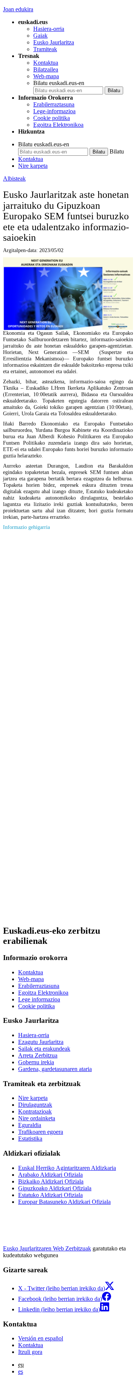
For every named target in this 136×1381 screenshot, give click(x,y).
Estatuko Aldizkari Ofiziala (50, 1195)
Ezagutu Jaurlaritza (40, 1042)
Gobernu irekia (36, 1062)
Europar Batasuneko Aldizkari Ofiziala (64, 1202)
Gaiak (40, 35)
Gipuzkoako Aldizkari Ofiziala (54, 1188)
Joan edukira (18, 9)
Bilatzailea (45, 69)
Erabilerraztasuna (53, 104)
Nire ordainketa (36, 1118)
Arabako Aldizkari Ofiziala (50, 1174)
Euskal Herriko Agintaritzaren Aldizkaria (67, 1168)
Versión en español (40, 1338)
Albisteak (14, 178)
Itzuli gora (30, 1352)
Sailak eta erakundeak (44, 1048)
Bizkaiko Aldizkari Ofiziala (50, 1181)
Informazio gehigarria (26, 527)
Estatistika (30, 1138)
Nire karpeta (33, 166)
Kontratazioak (35, 1111)
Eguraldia (29, 1125)
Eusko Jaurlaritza (53, 42)
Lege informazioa (39, 999)
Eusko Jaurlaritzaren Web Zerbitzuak (47, 1248)
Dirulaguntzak (35, 1104)
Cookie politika (51, 118)
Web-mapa (46, 76)
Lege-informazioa (54, 111)
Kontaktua (45, 62)
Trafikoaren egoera (40, 1132)
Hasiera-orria (48, 29)
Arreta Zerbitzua (37, 1055)
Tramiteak (45, 49)
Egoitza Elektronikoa (58, 125)
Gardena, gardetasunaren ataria (55, 1069)
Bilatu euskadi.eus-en (58, 83)
